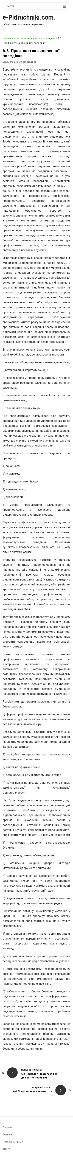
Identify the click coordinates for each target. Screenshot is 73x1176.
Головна (8, 38)
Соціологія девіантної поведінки (35, 38)
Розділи (7, 1134)
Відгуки (7, 1148)
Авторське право (13, 1141)
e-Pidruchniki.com (28, 17)
